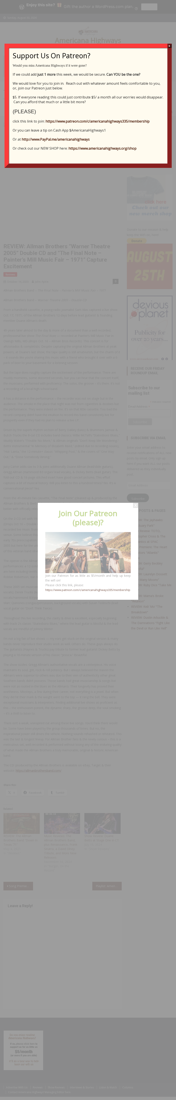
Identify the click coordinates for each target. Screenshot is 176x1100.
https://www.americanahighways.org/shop (102, 148)
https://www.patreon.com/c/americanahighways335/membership (98, 121)
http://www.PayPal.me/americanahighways (56, 139)
